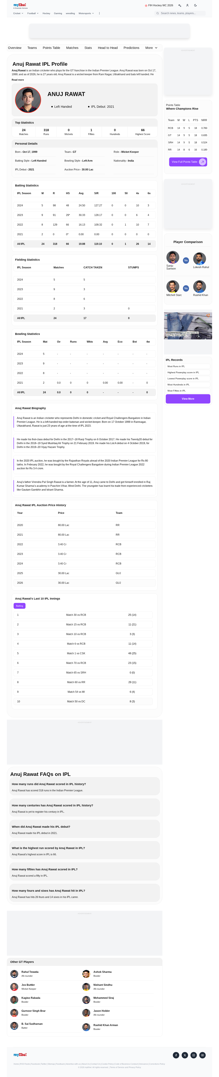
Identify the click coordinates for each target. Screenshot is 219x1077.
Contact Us (95, 1064)
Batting (19, 606)
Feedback (60, 1064)
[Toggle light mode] (195, 5)
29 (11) (132, 682)
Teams (32, 48)
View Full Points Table (184, 161)
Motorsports (85, 13)
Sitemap (51, 1064)
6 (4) (132, 691)
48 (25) (132, 653)
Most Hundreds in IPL (179, 384)
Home (16, 1064)
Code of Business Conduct (126, 1064)
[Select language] (180, 5)
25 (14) (132, 615)
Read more (18, 80)
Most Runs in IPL (176, 366)
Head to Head (108, 48)
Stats (88, 48)
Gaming (58, 13)
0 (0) (132, 672)
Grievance (143, 1064)
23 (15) (132, 663)
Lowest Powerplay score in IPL (183, 378)
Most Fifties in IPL (177, 390)
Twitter (43, 1064)
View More (188, 398)
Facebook (35, 1064)
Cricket (16, 13)
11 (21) (132, 624)
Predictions (131, 48)
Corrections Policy (157, 1064)
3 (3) (132, 634)
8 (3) (132, 701)
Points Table (51, 48)
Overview (14, 48)
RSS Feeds (25, 1064)
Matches (72, 48)
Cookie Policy (107, 1064)
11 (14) (132, 643)
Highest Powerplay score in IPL (183, 372)
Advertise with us (73, 1064)
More (149, 48)
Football (31, 13)
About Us (86, 1064)
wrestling (70, 13)
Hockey (46, 13)
